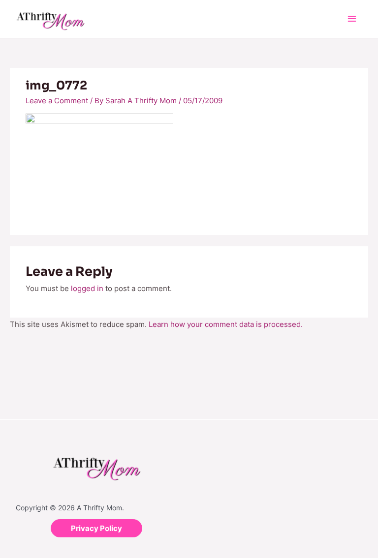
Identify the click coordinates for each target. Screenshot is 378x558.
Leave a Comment (57, 100)
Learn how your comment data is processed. (226, 324)
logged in (87, 288)
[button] (96, 528)
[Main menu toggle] (352, 18)
